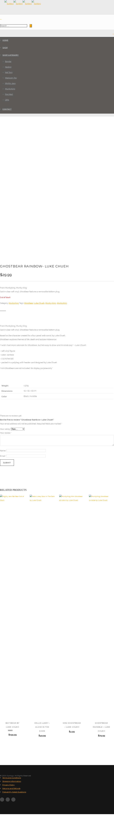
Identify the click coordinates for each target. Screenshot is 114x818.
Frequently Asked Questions (14, 792)
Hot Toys (8, 72)
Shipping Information (11, 781)
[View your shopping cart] (113, 33)
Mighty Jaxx (10, 83)
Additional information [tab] (28, 316)
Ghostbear (28, 303)
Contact (7, 109)
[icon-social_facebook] (3, 799)
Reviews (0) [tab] (49, 316)
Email (3, 456)
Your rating (5, 429)
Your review (6, 433)
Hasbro (8, 67)
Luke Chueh (39, 303)
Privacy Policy (8, 785)
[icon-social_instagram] (13, 799)
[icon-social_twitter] (8, 799)
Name (3, 451)
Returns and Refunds (11, 788)
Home (5, 40)
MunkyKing (10, 89)
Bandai (8, 61)
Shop (5, 48)
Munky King (50, 303)
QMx (7, 100)
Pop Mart (9, 94)
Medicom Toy (11, 78)
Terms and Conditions (11, 778)
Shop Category (11, 55)
